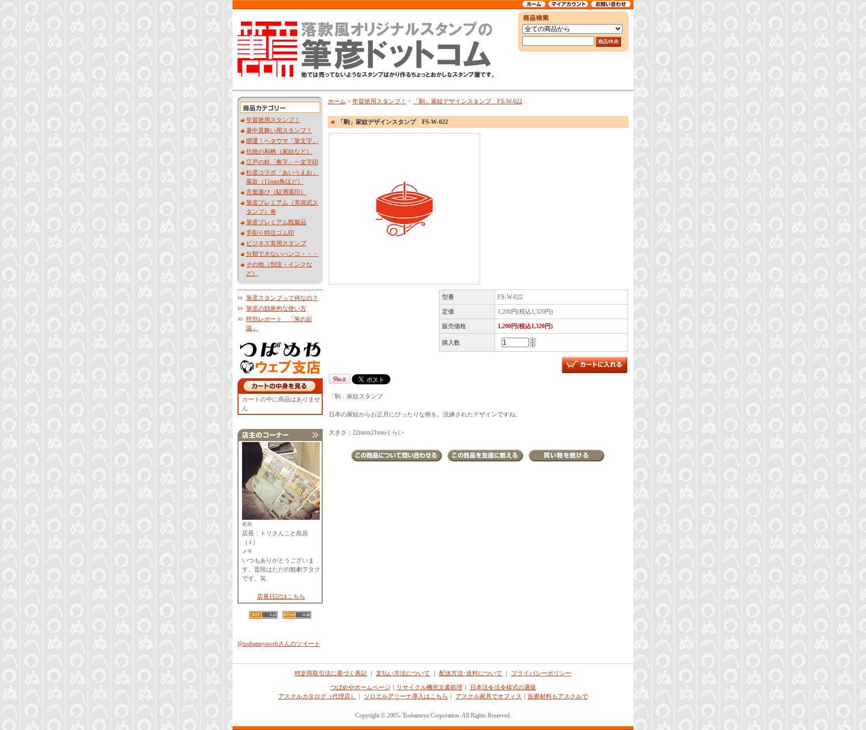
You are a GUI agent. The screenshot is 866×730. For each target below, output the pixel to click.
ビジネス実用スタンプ (276, 243)
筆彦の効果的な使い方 (276, 308)
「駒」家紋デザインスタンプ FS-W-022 (467, 101)
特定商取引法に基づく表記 (331, 673)
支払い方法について (403, 673)
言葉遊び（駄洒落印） (276, 192)
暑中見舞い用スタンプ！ (279, 130)
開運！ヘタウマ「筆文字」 (282, 140)
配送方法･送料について (470, 673)
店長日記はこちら (281, 596)
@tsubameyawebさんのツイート (279, 643)
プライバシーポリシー (541, 673)
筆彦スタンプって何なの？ (282, 298)
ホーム (337, 101)
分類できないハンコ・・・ (282, 253)
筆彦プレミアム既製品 (276, 222)
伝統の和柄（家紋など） (279, 151)
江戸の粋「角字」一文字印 (282, 162)
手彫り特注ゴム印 (270, 232)
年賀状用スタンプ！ (273, 119)
